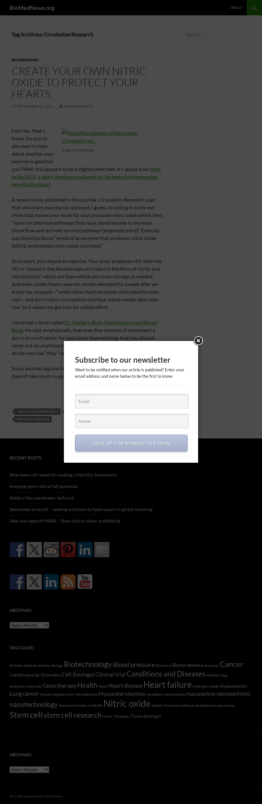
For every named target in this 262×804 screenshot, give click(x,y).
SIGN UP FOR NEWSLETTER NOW (131, 443)
